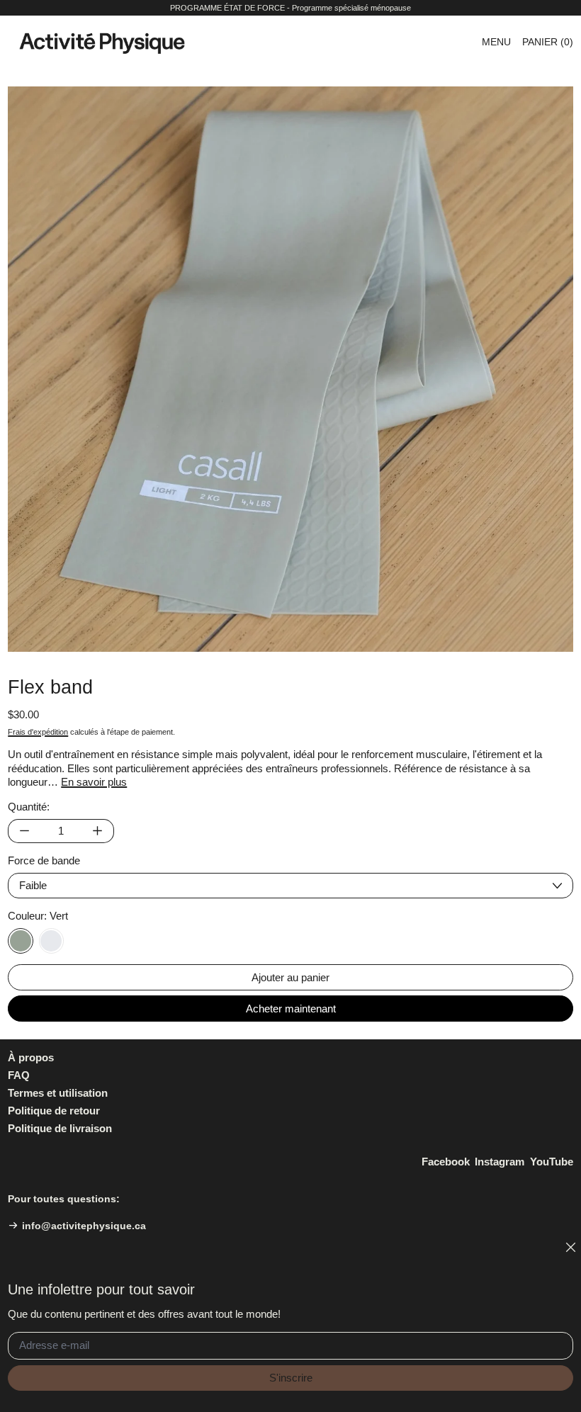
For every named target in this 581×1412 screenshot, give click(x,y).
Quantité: (29, 807)
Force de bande (44, 860)
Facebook (446, 1162)
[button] (290, 369)
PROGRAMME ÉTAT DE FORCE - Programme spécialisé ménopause (290, 8)
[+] (97, 831)
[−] (24, 831)
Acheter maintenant (291, 1008)
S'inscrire (290, 1378)
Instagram (499, 1162)
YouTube (551, 1162)
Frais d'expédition (38, 732)
